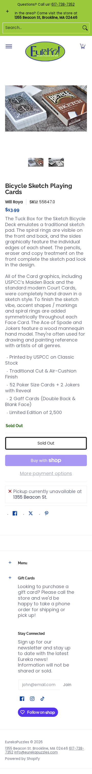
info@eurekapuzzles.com (36, 752)
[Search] (85, 28)
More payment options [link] (46, 474)
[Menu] (8, 46)
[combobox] (42, 28)
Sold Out (46, 443)
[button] (82, 46)
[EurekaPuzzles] (45, 51)
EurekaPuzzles (17, 742)
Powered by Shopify (22, 758)
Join (67, 685)
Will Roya (14, 202)
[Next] (83, 108)
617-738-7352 (63, 4)
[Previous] (8, 108)
